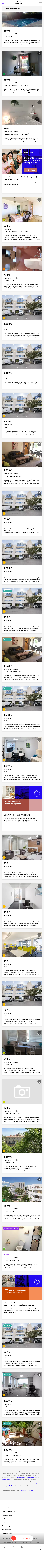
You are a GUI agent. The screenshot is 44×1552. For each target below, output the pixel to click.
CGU (3, 1519)
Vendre (13, 1549)
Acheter (4, 1549)
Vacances (30, 1549)
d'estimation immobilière (26, 1490)
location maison (21, 1477)
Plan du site (6, 1508)
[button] (18, 24)
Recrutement (6, 1529)
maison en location (24, 1484)
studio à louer (10, 1486)
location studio (6, 1479)
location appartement (32, 1477)
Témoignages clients (9, 1526)
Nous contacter (7, 1515)
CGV (3, 1522)
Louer (22, 1549)
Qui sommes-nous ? (9, 1511)
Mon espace (39, 1549)
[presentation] (4, 15)
